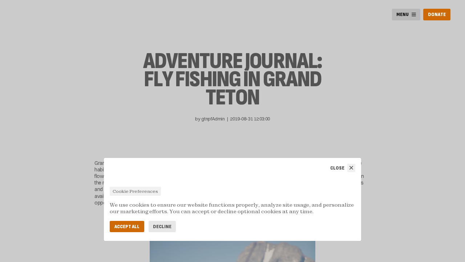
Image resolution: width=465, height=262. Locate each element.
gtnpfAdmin (213, 119)
